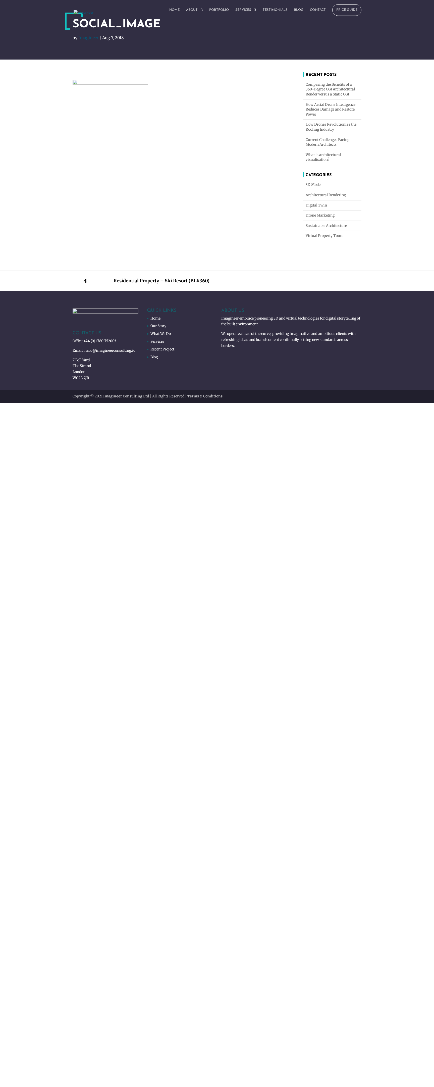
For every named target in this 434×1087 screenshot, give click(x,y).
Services (243, 10)
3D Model (313, 184)
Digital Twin (316, 205)
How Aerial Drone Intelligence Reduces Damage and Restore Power (330, 109)
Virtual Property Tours (324, 235)
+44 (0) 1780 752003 (99, 341)
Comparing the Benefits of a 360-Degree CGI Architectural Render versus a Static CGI (330, 89)
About (192, 10)
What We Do (160, 333)
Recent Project (162, 349)
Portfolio (219, 10)
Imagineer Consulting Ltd (126, 396)
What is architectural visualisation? (323, 157)
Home (174, 10)
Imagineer (88, 37)
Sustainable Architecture (326, 225)
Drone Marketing (320, 215)
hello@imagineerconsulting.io (109, 350)
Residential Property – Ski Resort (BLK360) (161, 281)
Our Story (158, 326)
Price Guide (346, 10)
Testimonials (275, 10)
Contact (318, 10)
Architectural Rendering (326, 195)
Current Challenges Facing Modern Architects (327, 142)
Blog (298, 10)
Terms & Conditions (205, 396)
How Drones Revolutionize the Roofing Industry (331, 127)
